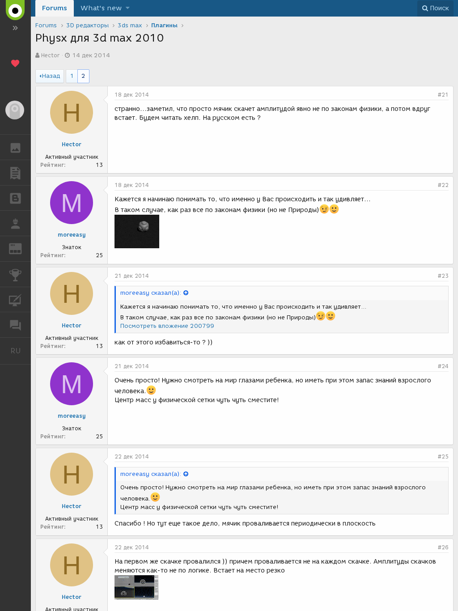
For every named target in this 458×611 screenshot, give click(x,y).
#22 (443, 185)
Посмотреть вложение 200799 (167, 325)
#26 (443, 547)
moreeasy (72, 234)
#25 (443, 456)
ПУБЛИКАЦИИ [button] (15, 172)
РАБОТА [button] (15, 223)
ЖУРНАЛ (21, 248)
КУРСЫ (15, 299)
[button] (127, 8)
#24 (443, 366)
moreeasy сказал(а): (150, 292)
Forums (54, 8)
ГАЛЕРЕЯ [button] (15, 147)
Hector (50, 55)
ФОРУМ (15, 324)
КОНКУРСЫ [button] (15, 274)
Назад (51, 75)
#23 (443, 275)
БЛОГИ (15, 198)
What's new (101, 8)
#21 (443, 94)
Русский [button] (20, 350)
